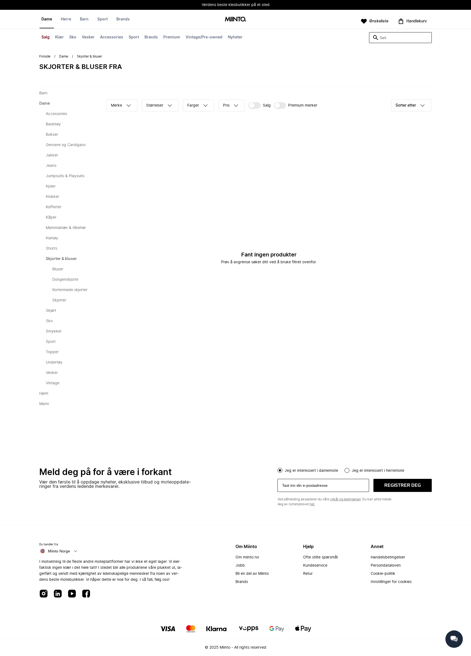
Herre (66, 19)
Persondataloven (386, 565)
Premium (171, 37)
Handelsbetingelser (388, 557)
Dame (46, 19)
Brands (151, 37)
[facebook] (86, 594)
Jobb (240, 565)
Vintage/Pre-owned (204, 37)
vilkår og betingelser (345, 499)
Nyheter (235, 37)
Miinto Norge (59, 551)
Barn (84, 19)
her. (312, 504)
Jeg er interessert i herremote (378, 471)
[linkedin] (57, 594)
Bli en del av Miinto (252, 574)
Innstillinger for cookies (391, 582)
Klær (59, 37)
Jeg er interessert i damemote (311, 471)
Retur (308, 574)
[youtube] (72, 594)
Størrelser (154, 105)
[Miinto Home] (235, 19)
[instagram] (43, 594)
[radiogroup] (354, 470)
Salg (45, 37)
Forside (44, 56)
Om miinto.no (247, 557)
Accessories (111, 37)
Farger (193, 105)
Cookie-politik (383, 574)
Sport (134, 37)
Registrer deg (402, 485)
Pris (226, 105)
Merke (116, 105)
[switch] (260, 105)
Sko (72, 37)
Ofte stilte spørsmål (320, 557)
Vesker (88, 37)
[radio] (279, 470)
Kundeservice (315, 565)
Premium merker (302, 105)
